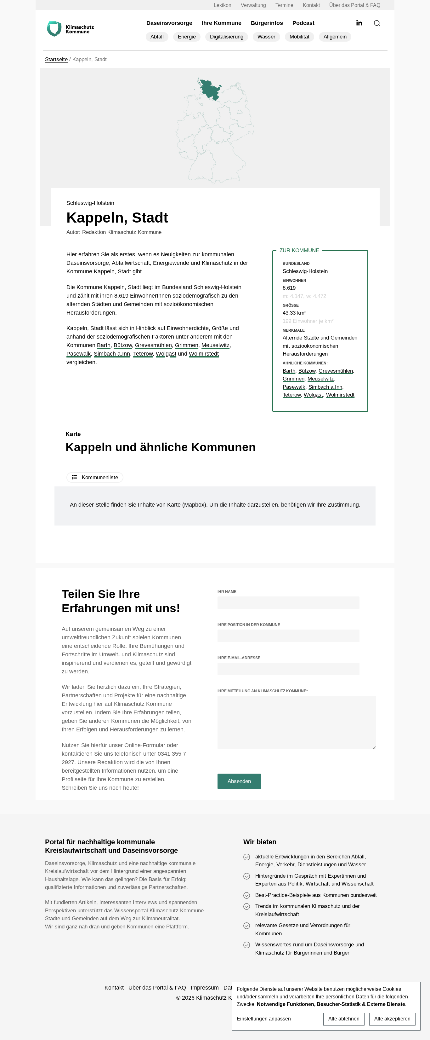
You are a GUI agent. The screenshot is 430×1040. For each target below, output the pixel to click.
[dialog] (326, 1006)
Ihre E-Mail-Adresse (239, 658)
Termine (284, 5)
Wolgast (166, 354)
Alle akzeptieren (392, 1018)
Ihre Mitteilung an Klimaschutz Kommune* (263, 691)
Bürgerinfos (267, 23)
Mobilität (299, 37)
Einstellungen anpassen (264, 1018)
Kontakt (311, 5)
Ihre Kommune (221, 23)
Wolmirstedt (204, 354)
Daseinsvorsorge (169, 23)
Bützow (123, 345)
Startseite (56, 59)
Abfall (157, 37)
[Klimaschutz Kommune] (71, 29)
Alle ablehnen (343, 1018)
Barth (103, 345)
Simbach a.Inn (112, 354)
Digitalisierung (226, 37)
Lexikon (222, 5)
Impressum (205, 988)
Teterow (143, 354)
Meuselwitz (215, 345)
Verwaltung (253, 5)
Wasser (266, 37)
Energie (187, 37)
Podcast (303, 23)
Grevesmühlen (153, 345)
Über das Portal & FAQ (354, 5)
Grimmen (186, 345)
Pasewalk (78, 354)
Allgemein (335, 37)
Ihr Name (227, 592)
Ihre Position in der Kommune (249, 625)
